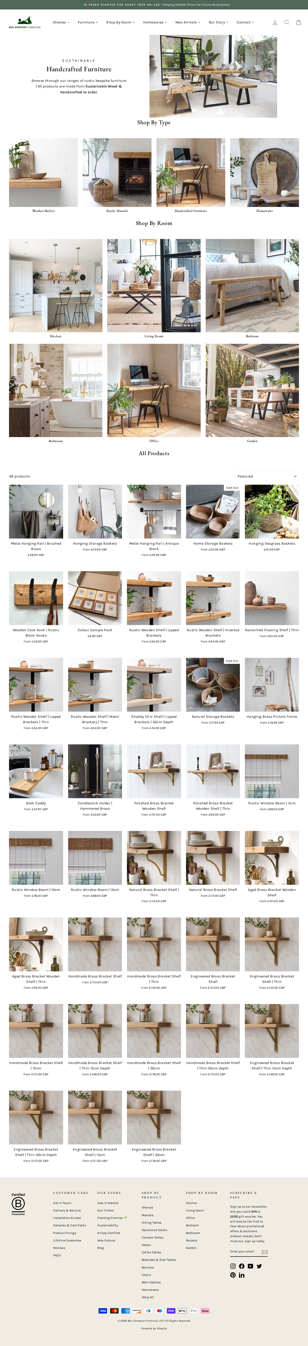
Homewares (150, 1289)
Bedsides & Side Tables (159, 1259)
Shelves (147, 1207)
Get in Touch (62, 1203)
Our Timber (105, 1210)
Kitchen (191, 1203)
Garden (191, 1248)
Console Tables (152, 1237)
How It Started (107, 1203)
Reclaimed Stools (154, 1230)
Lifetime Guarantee (67, 1240)
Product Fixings (64, 1233)
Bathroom (193, 1233)
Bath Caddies (151, 1282)
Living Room (195, 1210)
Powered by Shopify (154, 1328)
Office (190, 1218)
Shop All (148, 1297)
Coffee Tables (151, 1252)
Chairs (146, 1275)
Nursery (191, 1240)
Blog (100, 1248)
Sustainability (107, 1225)
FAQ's (57, 1255)
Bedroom (192, 1225)
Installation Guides (67, 1218)
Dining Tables (152, 1222)
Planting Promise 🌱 (112, 1218)
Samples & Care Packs (69, 1225)
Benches (148, 1267)
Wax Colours (106, 1240)
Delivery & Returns (67, 1210)
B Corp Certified (108, 1233)
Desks (146, 1245)
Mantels (148, 1215)
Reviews (59, 1248)
